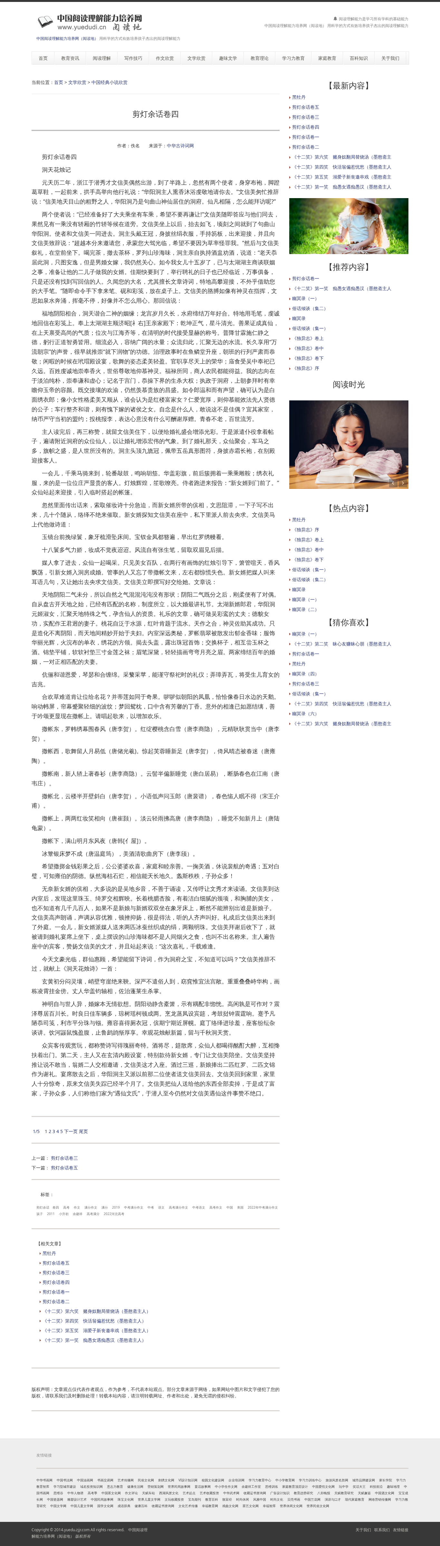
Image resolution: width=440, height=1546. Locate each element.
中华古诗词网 (180, 145)
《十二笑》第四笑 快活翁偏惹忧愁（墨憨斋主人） (94, 1321)
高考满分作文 (178, 1207)
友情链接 (400, 1529)
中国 (229, 1207)
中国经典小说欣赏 (109, 82)
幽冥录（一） (305, 298)
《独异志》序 (305, 368)
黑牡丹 (49, 1253)
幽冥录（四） (305, 674)
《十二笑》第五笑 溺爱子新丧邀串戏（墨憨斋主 (341, 177)
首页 (58, 82)
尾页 (83, 1131)
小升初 (64, 1214)
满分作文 (90, 1207)
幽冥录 (299, 318)
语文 (161, 1207)
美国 (240, 1207)
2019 (116, 1207)
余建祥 (77, 1214)
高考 (66, 1207)
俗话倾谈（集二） (310, 308)
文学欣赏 (77, 82)
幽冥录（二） (305, 609)
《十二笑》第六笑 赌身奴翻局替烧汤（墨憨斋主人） (97, 1311)
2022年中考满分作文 (263, 1207)
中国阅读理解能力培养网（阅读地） (67, 38)
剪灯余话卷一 (56, 1292)
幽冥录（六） (305, 713)
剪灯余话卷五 (64, 1168)
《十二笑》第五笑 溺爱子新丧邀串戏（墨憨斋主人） (97, 1330)
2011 (51, 1214)
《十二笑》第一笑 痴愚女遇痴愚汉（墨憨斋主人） (94, 1340)
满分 (104, 1207)
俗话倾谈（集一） (310, 328)
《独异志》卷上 (308, 338)
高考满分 (93, 1214)
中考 (151, 1207)
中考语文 (198, 1207)
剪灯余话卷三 (64, 1158)
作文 (77, 1207)
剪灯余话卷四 (56, 1282)
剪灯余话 (42, 1207)
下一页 (71, 1131)
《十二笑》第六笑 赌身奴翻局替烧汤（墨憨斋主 (341, 157)
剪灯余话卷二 (56, 1301)
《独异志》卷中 (308, 348)
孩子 (39, 1214)
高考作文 (215, 1207)
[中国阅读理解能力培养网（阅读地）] (88, 22)
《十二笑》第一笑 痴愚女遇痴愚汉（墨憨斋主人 (341, 187)
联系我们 (382, 1529)
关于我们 (363, 1529)
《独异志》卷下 (308, 358)
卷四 (56, 1207)
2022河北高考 (114, 1214)
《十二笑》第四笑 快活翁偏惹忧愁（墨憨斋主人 (341, 167)
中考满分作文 (133, 1207)
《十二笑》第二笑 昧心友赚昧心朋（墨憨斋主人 (341, 644)
